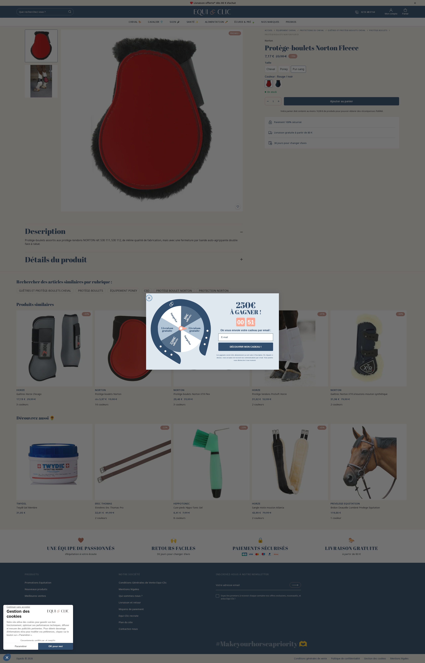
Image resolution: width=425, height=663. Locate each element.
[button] (7, 657)
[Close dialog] (149, 298)
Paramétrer (21, 646)
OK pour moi (55, 646)
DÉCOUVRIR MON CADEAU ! (246, 346)
